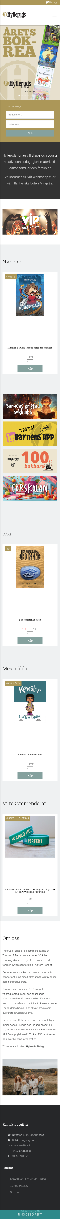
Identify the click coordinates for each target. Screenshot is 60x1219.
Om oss (14, 1192)
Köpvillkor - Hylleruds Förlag (28, 1179)
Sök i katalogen (14, 106)
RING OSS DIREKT (30, 1214)
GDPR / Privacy (19, 1185)
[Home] (14, 15)
